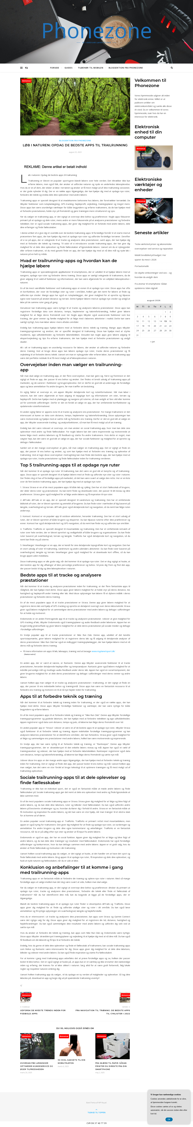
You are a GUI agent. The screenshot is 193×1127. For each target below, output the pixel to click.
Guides (68, 67)
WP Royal (102, 1102)
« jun (152, 341)
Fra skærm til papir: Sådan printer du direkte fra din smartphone (111, 1066)
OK (169, 1119)
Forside (54, 67)
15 (165, 321)
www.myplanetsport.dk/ (103, 651)
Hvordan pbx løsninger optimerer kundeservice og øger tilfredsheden (36, 1066)
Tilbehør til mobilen (90, 67)
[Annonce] (37, 1058)
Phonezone (96, 30)
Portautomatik (142, 266)
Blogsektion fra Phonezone (126, 67)
